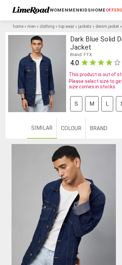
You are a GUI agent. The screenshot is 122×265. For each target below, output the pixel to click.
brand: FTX (81, 54)
